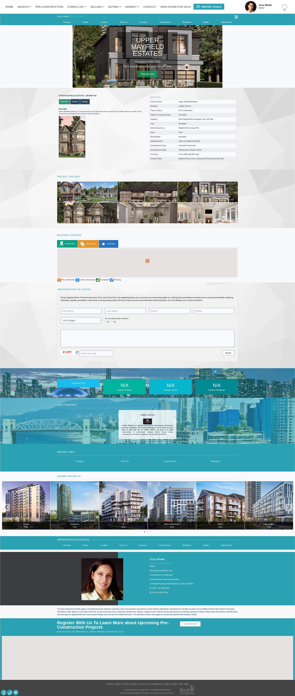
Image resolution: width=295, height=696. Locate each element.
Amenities (111, 244)
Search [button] (24, 6)
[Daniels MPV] (220, 505)
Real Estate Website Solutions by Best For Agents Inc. (147, 693)
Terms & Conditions (151, 684)
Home (9, 6)
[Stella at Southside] (123, 505)
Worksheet (187, 22)
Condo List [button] (76, 6)
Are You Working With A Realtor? (117, 318)
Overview (66, 22)
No (108, 322)
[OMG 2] (172, 505)
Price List (123, 22)
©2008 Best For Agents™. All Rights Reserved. (147, 690)
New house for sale (176, 6)
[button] (147, 261)
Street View (91, 244)
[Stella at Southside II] (269, 505)
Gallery (85, 22)
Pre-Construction (49, 6)
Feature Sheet (164, 22)
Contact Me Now (190, 624)
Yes (114, 322)
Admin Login (113, 684)
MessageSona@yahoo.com (161, 571)
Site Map (184, 684)
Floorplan (143, 22)
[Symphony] (26, 505)
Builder (206, 22)
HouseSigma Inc (161, 575)
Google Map (70, 244)
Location (104, 22)
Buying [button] (113, 6)
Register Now (226, 22)
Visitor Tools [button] (210, 6)
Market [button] (131, 6)
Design (85, 102)
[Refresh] (76, 352)
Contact (149, 6)
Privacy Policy (130, 684)
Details (75, 102)
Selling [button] (96, 6)
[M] (75, 505)
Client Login (170, 684)
